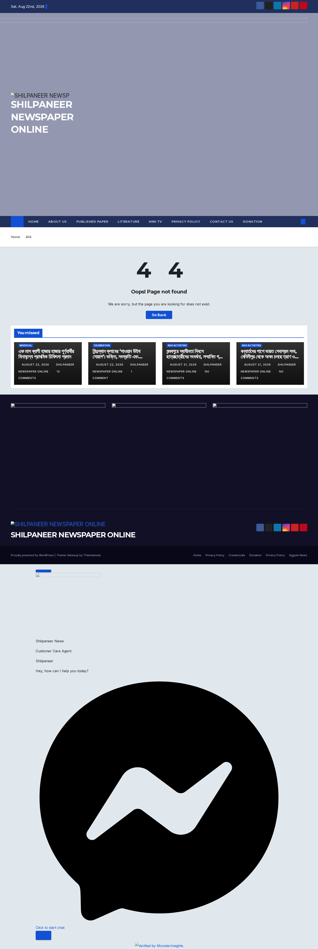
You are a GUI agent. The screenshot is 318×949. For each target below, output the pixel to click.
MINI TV (155, 222)
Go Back (159, 315)
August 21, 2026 (184, 364)
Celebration (102, 345)
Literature (128, 222)
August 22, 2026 (36, 364)
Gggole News (298, 555)
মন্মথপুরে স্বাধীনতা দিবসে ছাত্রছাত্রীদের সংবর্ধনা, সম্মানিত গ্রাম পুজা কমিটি (195, 356)
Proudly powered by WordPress (33, 555)
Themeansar (92, 555)
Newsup (73, 555)
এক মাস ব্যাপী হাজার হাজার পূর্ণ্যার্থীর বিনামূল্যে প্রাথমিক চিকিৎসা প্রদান (46, 354)
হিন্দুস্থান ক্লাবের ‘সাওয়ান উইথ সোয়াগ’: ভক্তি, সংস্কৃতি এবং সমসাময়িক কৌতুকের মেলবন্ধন (116, 356)
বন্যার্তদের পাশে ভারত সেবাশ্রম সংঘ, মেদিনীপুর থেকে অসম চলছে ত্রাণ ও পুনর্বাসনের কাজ (269, 356)
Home (33, 222)
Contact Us (221, 222)
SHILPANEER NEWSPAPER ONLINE (73, 534)
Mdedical (26, 345)
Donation (252, 222)
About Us (57, 222)
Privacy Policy (186, 222)
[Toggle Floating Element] (43, 935)
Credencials (237, 555)
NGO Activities (177, 345)
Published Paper (92, 222)
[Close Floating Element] (43, 571)
